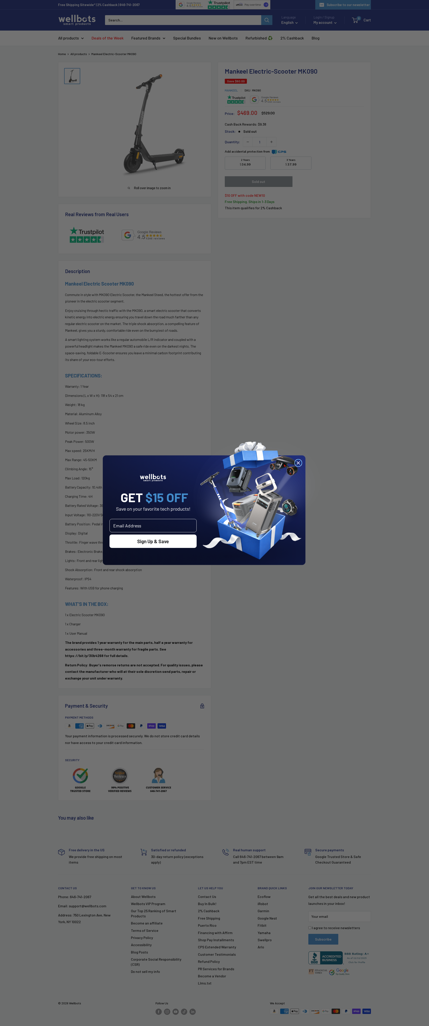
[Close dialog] (298, 463)
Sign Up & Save (153, 541)
